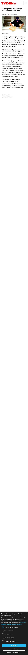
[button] (14, 624)
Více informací (23, 622)
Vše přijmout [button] (14, 645)
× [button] (26, 613)
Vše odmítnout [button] (14, 649)
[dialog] (14, 633)
